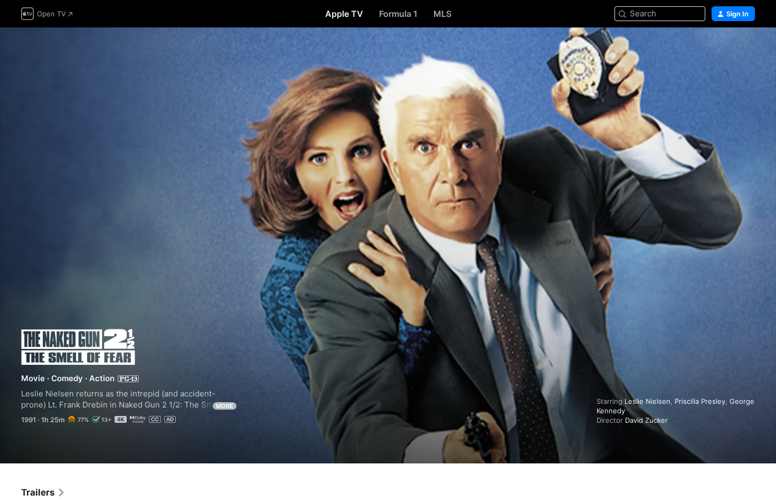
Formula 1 (398, 13)
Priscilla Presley (700, 401)
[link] (43, 492)
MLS (442, 13)
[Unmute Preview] (747, 48)
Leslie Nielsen (647, 401)
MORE (224, 406)
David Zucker (646, 420)
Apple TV (344, 13)
